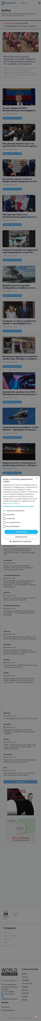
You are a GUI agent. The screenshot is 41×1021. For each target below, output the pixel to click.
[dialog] (20, 510)
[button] (20, 506)
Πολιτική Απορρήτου (13, 503)
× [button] (37, 478)
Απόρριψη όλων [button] (21, 537)
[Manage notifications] (36, 1016)
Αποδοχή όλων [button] (21, 532)
